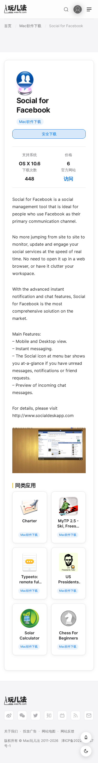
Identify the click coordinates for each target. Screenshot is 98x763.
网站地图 (48, 731)
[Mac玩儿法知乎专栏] (49, 715)
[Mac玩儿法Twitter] (35, 715)
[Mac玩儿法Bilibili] (62, 715)
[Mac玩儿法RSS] (75, 715)
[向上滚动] (86, 737)
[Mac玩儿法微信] (22, 715)
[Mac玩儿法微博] (9, 715)
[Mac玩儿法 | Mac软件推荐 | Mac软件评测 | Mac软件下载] (17, 9)
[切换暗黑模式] (86, 751)
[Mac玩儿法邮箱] (89, 715)
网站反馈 (67, 731)
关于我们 (11, 731)
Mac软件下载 (30, 121)
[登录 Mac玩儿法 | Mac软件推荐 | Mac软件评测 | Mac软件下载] (77, 9)
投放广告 (30, 731)
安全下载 (49, 134)
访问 (68, 178)
